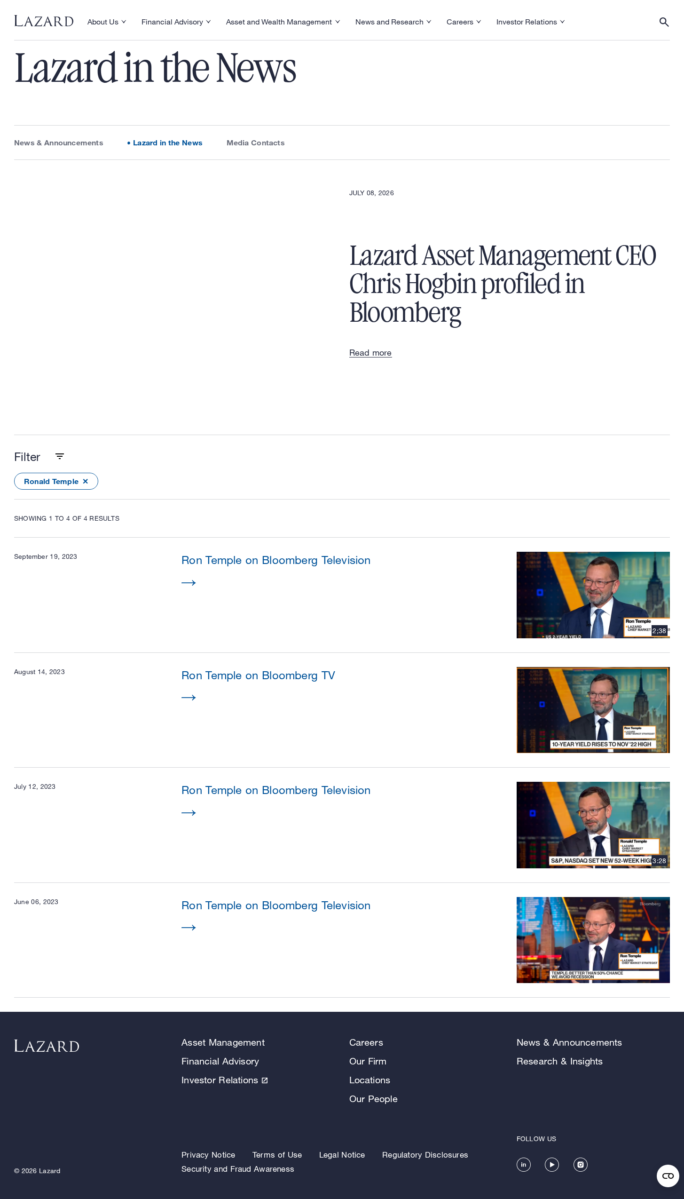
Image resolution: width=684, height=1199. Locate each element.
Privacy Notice (208, 1154)
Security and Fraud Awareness (237, 1169)
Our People (373, 1098)
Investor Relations (219, 1079)
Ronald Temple (51, 480)
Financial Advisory (220, 1061)
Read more (370, 352)
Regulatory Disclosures (425, 1154)
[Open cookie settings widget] (668, 1176)
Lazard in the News (168, 142)
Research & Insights (560, 1061)
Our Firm (368, 1061)
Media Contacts (256, 142)
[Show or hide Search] (664, 22)
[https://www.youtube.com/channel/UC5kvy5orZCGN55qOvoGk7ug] (552, 1165)
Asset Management (223, 1042)
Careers (366, 1042)
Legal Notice (342, 1154)
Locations (370, 1079)
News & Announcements (58, 142)
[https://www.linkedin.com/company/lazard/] (524, 1165)
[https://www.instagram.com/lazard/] (581, 1165)
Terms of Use (277, 1154)
